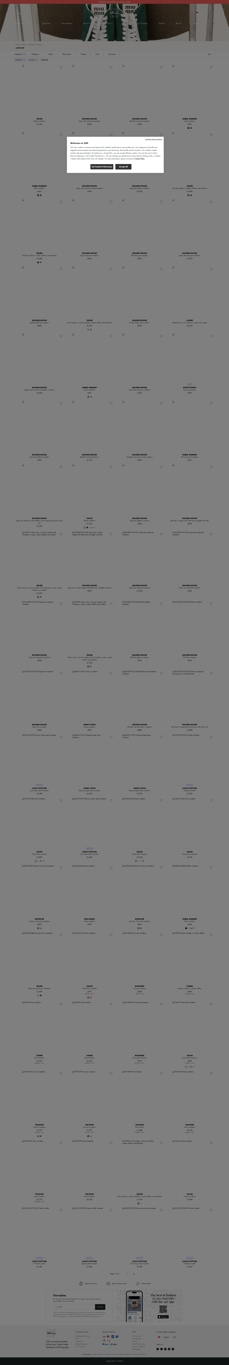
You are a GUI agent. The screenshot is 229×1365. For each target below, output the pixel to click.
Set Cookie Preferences (102, 167)
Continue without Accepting (153, 139)
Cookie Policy (139, 159)
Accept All (123, 167)
